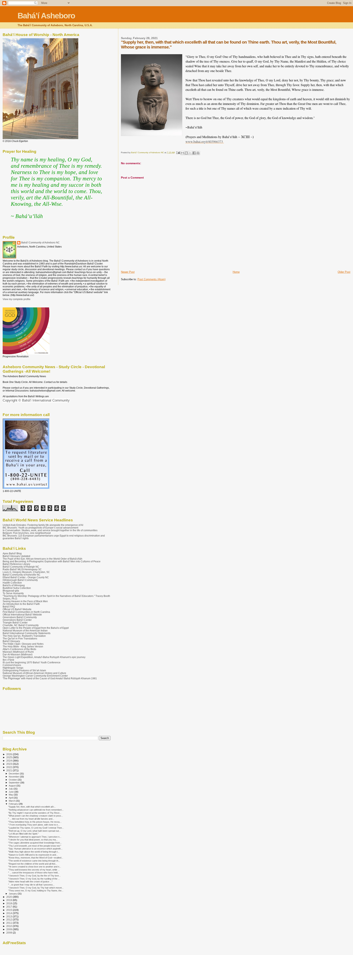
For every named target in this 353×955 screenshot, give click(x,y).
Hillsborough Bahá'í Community (20, 580)
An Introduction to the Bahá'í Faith (21, 604)
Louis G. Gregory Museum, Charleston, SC (26, 572)
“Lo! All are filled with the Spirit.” (23, 833)
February (14, 804)
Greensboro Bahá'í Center (17, 620)
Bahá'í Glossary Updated (16, 556)
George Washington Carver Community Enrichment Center (35, 675)
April (11, 797)
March (12, 801)
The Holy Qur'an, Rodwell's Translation (24, 635)
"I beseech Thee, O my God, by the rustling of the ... (34, 878)
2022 (9, 767)
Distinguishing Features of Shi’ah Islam (24, 670)
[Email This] (182, 153)
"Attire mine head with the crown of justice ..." (30, 881)
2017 (9, 906)
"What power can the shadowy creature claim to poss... (35, 815)
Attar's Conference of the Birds (19, 649)
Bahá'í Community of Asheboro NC (40, 242)
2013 (9, 916)
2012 (9, 919)
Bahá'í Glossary (11, 641)
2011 (9, 922)
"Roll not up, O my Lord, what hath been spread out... (34, 831)
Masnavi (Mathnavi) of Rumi (18, 651)
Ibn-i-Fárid (8, 659)
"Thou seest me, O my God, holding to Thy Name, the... (35, 890)
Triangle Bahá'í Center (15, 622)
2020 (9, 896)
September (14, 782)
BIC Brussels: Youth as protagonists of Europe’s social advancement (40, 527)
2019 (9, 900)
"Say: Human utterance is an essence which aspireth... (35, 848)
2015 (9, 910)
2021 (9, 770)
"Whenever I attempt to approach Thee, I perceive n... (34, 837)
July (11, 788)
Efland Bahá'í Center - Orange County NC (26, 577)
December (14, 773)
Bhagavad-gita (11, 590)
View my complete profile (16, 299)
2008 (9, 932)
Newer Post (128, 271)
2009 (9, 929)
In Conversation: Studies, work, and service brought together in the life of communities (50, 530)
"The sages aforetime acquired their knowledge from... (35, 842)
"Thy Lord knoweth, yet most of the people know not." (34, 846)
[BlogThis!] (186, 153)
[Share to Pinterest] (198, 153)
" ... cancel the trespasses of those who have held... (33, 872)
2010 (9, 926)
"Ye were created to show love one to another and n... (34, 866)
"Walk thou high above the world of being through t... (33, 851)
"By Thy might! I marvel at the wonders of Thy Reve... (34, 813)
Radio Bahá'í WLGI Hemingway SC (22, 569)
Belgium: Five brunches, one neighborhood (27, 533)
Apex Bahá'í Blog (12, 553)
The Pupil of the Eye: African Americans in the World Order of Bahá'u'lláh (42, 558)
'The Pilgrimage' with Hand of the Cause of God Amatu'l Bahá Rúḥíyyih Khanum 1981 (50, 678)
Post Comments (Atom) (151, 279)
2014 (9, 913)
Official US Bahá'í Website (17, 609)
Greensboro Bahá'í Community (20, 617)
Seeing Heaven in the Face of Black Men (25, 601)
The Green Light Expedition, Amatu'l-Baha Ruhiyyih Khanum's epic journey (44, 657)
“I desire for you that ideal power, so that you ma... (33, 839)
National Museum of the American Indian (25, 630)
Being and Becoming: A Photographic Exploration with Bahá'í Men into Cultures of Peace (52, 561)
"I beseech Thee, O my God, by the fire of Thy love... (34, 875)
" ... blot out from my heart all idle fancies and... (31, 819)
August (12, 785)
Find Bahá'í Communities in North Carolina (26, 612)
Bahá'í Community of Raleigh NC (21, 566)
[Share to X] (190, 153)
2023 (9, 764)
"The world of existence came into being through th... (34, 860)
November (14, 776)
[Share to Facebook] (194, 153)
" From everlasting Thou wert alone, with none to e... (34, 824)
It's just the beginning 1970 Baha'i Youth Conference (31, 662)
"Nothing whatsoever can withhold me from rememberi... (36, 810)
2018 (9, 903)
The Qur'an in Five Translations (20, 638)
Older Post (344, 271)
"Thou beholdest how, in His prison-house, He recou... (34, 822)
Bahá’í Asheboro (46, 15)
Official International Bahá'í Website (22, 614)
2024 (9, 760)
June (11, 792)
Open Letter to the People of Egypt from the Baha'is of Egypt (36, 628)
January (13, 893)
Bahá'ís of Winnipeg (14, 585)
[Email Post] (178, 152)
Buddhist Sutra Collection (17, 588)
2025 (9, 757)
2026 (9, 754)
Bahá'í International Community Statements (26, 633)
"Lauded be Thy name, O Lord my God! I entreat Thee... (36, 828)
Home (236, 271)
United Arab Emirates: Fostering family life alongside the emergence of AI (43, 525)
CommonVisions (12, 665)
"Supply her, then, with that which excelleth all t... (32, 806)
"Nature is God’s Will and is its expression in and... (33, 855)
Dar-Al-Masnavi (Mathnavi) (17, 654)
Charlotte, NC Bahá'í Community (21, 625)
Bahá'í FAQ (9, 606)
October (13, 779)
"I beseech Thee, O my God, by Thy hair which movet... (36, 887)
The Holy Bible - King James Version (23, 646)
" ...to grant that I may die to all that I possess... (31, 884)
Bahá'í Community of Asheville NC (21, 574)
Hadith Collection (12, 582)
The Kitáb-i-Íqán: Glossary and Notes (23, 643)
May (11, 794)
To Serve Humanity (13, 593)
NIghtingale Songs (13, 667)
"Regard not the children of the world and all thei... (32, 864)
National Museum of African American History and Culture (34, 673)
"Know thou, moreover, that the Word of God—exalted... (35, 857)
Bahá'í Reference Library (16, 564)
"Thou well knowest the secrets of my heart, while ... (34, 869)
